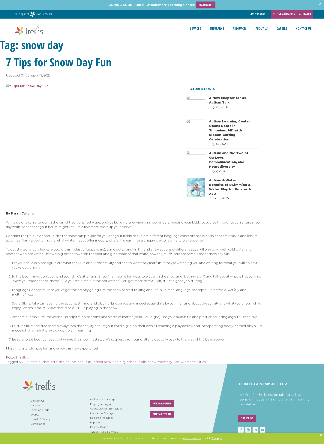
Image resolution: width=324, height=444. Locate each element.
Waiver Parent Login (103, 399)
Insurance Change (102, 413)
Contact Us (303, 28)
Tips (176, 362)
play (122, 362)
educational (75, 362)
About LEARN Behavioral (106, 408)
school (132, 362)
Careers (282, 28)
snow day (164, 362)
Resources (240, 28)
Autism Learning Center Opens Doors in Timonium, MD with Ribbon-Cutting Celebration (229, 130)
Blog (25, 357)
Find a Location (286, 14)
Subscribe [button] (247, 418)
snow (152, 362)
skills (142, 362)
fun (88, 362)
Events (34, 414)
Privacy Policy (99, 426)
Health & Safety (40, 419)
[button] (321, 435)
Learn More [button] (206, 5)
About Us (262, 28)
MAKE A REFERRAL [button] (162, 414)
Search (307, 14)
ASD (22, 362)
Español (95, 422)
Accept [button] (217, 438)
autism (32, 362)
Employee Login (100, 404)
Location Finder (40, 409)
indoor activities (105, 362)
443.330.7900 (257, 14)
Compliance (38, 423)
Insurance (217, 28)
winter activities (193, 362)
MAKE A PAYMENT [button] (162, 403)
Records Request (101, 417)
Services (195, 28)
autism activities (51, 362)
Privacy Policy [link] (192, 438)
